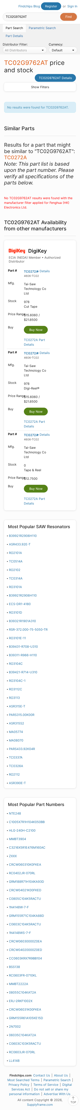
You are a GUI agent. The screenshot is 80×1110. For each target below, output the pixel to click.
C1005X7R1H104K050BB (27, 822)
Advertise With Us (57, 1094)
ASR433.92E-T (19, 544)
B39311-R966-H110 (23, 655)
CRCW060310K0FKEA (25, 864)
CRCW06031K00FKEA (25, 1009)
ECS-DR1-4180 (20, 604)
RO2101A (15, 553)
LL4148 (14, 1061)
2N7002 (15, 1026)
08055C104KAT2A (22, 992)
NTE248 (15, 813)
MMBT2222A (18, 984)
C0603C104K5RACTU (25, 924)
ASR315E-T (17, 706)
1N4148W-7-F (19, 907)
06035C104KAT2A (22, 1035)
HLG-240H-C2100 (22, 830)
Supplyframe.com (40, 1105)
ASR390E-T (17, 783)
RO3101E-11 (17, 638)
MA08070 (16, 740)
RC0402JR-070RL (22, 873)
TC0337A (16, 757)
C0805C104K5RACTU (25, 899)
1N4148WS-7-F (20, 933)
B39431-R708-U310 (23, 646)
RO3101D (15, 612)
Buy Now (36, 330)
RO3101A (15, 587)
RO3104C (16, 664)
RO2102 (14, 570)
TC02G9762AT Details (55, 78)
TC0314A (16, 578)
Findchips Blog (29, 6)
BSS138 (14, 967)
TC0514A (16, 561)
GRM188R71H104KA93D (26, 882)
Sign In (72, 6)
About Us (61, 1075)
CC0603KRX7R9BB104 (25, 958)
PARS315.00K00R (21, 715)
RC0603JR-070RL (22, 1052)
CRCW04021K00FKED (25, 890)
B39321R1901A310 (22, 621)
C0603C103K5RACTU (25, 1043)
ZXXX (13, 856)
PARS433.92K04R (22, 749)
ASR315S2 (16, 723)
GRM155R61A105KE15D (26, 1018)
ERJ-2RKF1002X (20, 1001)
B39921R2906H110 (23, 536)
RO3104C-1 (17, 681)
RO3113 (14, 698)
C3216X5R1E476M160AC (27, 847)
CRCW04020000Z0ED (25, 950)
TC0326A (16, 766)
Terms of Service (45, 1085)
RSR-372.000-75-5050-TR (28, 629)
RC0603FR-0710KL (23, 975)
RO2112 (14, 774)
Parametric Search (56, 1080)
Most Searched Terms (23, 1080)
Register (51, 6)
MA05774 (16, 732)
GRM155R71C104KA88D (26, 916)
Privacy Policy (19, 1085)
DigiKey (35, 256)
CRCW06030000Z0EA (25, 941)
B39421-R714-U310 (23, 672)
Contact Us (41, 1075)
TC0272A (31, 271)
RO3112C (15, 689)
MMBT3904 (17, 839)
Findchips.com (6, 6)
